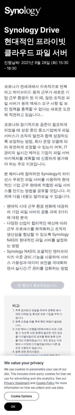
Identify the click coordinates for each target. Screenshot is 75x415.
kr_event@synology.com (29, 355)
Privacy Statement (16, 383)
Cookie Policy (45, 383)
